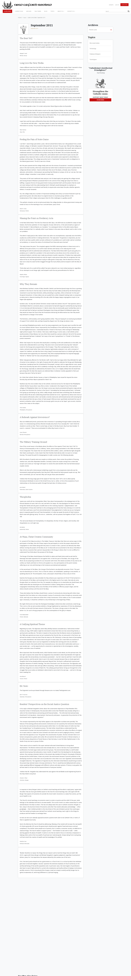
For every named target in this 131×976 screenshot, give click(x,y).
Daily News (38, 11)
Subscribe (124, 4)
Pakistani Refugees (95, 54)
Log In (117, 5)
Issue (24, 17)
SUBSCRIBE (100, 100)
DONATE (111, 5)
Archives (28, 11)
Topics (52, 11)
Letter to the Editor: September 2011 (36, 17)
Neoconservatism (94, 43)
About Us (60, 11)
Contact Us (70, 11)
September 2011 (34, 28)
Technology (93, 48)
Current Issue (19, 11)
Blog (45, 11)
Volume (20, 17)
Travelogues (93, 59)
